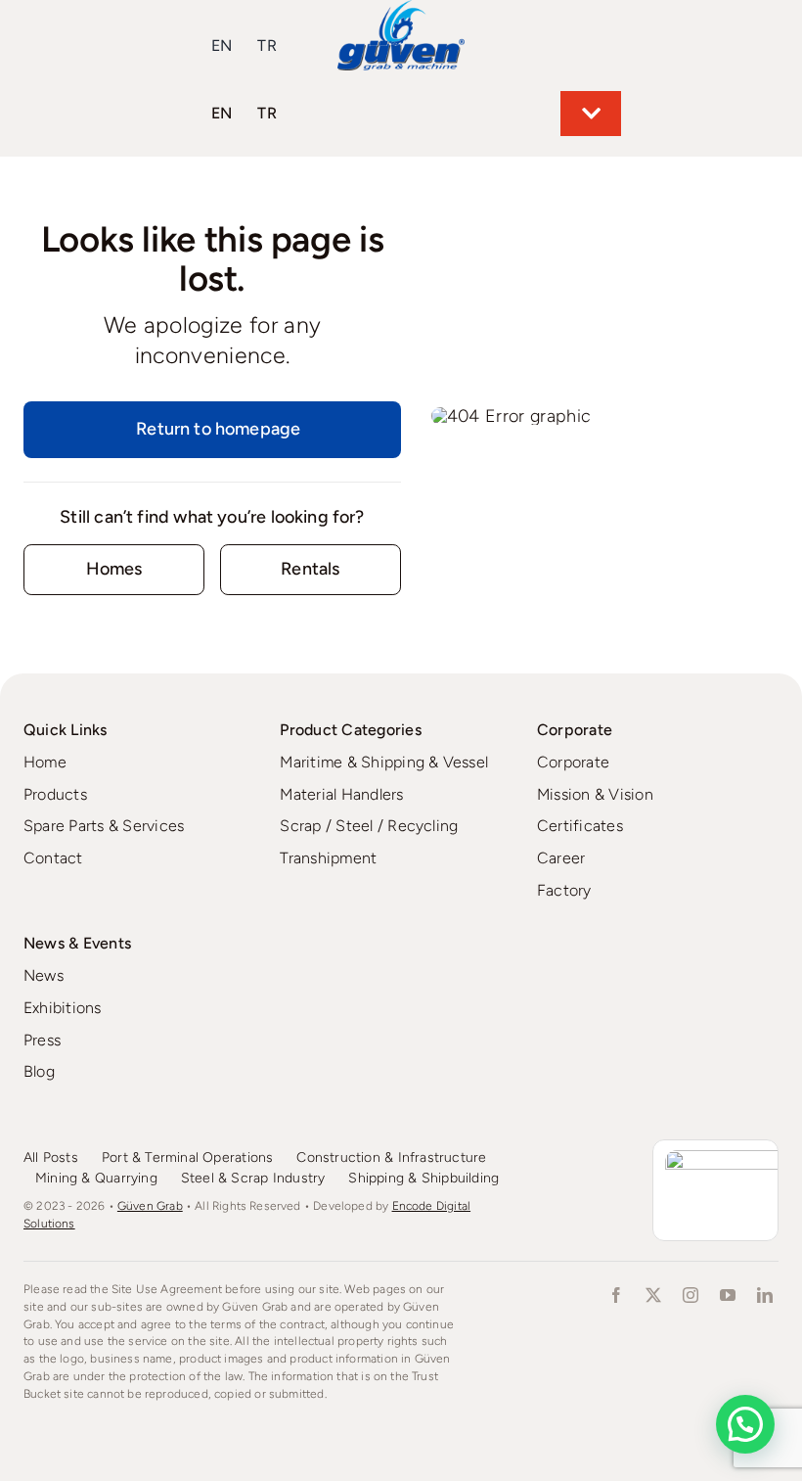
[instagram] (690, 1295)
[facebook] (616, 1295)
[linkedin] (765, 1295)
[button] (745, 1424)
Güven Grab (150, 1206)
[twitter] (653, 1295)
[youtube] (727, 1295)
